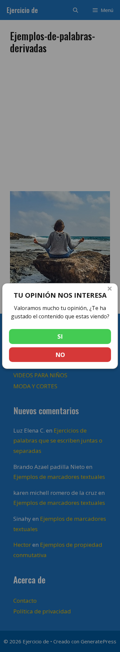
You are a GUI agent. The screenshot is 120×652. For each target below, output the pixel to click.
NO (60, 355)
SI (60, 336)
